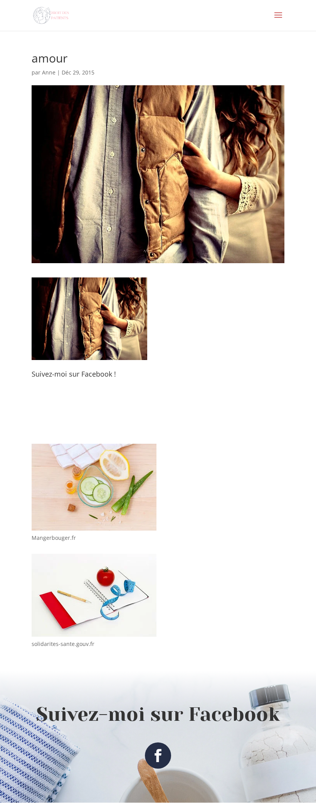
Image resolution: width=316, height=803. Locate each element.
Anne (48, 72)
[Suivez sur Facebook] (158, 755)
